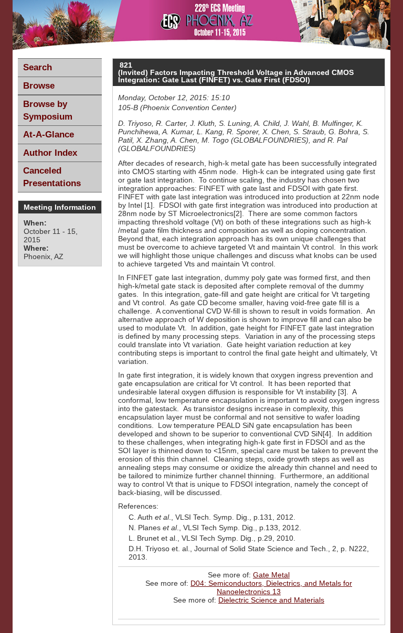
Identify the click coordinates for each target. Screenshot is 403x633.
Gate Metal (271, 575)
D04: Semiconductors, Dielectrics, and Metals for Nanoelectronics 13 (271, 587)
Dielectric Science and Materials (271, 600)
